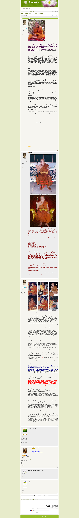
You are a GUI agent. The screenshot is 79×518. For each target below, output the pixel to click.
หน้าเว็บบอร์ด (23, 11)
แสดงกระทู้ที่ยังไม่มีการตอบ (24, 9)
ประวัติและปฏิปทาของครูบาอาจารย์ (34, 11)
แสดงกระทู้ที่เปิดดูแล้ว (30, 9)
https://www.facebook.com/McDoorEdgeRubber (26, 459)
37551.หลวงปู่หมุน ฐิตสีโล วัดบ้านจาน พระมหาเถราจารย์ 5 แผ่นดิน (32, 13)
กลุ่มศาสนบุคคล (27, 11)
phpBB (35, 516)
